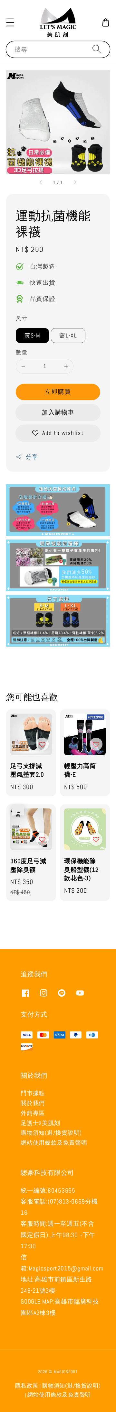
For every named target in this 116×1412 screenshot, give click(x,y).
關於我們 (33, 1103)
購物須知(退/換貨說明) (51, 1132)
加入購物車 (58, 412)
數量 (21, 352)
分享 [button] (32, 456)
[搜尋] (96, 49)
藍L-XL (68, 335)
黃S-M (32, 335)
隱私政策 (26, 1385)
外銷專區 (33, 1113)
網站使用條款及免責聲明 (54, 1142)
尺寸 (21, 318)
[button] (10, 23)
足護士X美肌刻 (40, 1123)
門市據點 (33, 1093)
